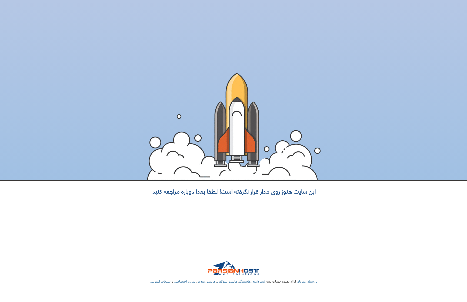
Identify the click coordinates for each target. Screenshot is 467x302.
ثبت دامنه (258, 281)
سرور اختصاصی (184, 281)
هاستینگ (245, 281)
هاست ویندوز (206, 281)
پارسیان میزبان (307, 281)
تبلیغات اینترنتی (160, 281)
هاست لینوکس (227, 281)
